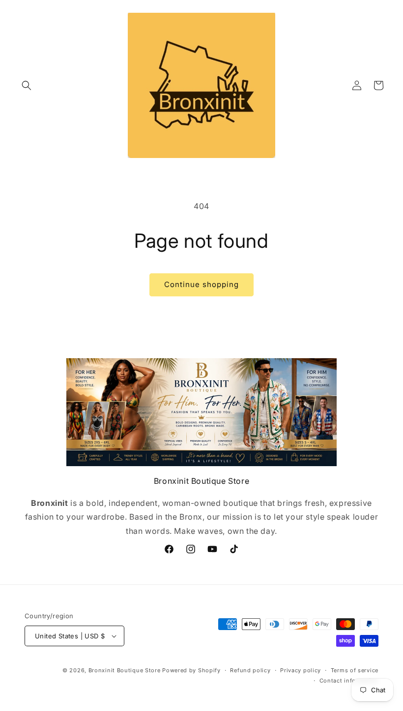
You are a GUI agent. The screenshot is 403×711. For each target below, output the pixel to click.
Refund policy (250, 670)
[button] (26, 85)
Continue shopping (201, 284)
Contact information (348, 680)
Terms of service (354, 670)
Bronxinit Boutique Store (124, 670)
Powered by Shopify (191, 670)
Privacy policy (300, 670)
